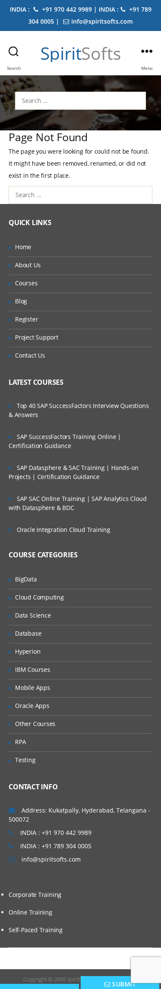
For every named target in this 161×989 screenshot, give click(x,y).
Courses (26, 283)
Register (26, 319)
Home (23, 247)
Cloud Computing (39, 597)
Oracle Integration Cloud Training (63, 529)
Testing (25, 760)
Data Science (33, 615)
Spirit (80, 53)
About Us (27, 265)
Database (28, 633)
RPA (20, 742)
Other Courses (35, 724)
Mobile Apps (32, 687)
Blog (21, 301)
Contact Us (30, 355)
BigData (26, 579)
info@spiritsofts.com (102, 21)
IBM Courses (32, 669)
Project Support (36, 337)
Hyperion (27, 651)
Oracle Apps (32, 706)
